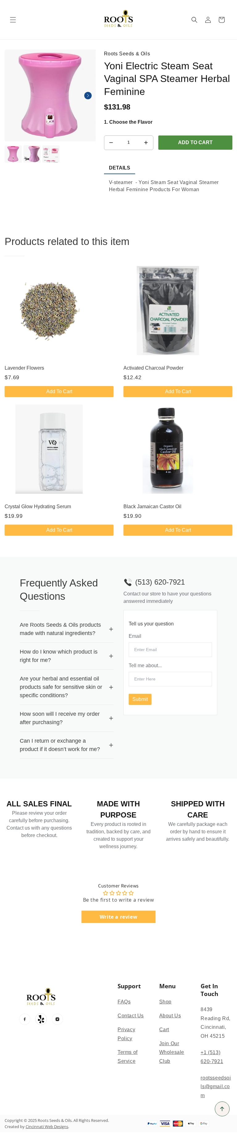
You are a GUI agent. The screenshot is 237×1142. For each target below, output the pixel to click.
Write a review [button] (118, 916)
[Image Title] (24, 1019)
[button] (13, 20)
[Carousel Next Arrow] (88, 95)
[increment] (146, 143)
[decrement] (111, 143)
